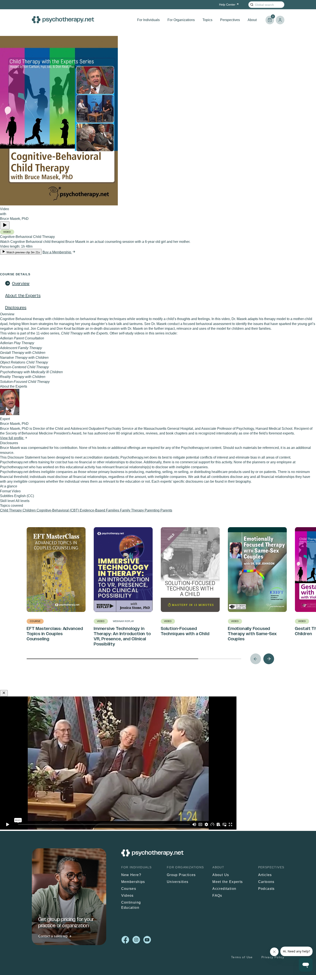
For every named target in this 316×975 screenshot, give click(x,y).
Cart (269, 18)
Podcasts (266, 888)
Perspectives (230, 20)
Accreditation (224, 888)
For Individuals (148, 20)
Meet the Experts (227, 882)
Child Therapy (11, 510)
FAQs (217, 895)
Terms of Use (242, 957)
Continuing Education (131, 905)
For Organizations (181, 20)
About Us (220, 875)
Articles (265, 875)
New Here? (131, 875)
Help (227, 4)
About (252, 20)
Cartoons (266, 882)
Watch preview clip (23, 252)
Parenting (152, 510)
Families (113, 510)
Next (268, 658)
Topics (207, 20)
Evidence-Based (93, 510)
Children (30, 510)
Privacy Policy (272, 957)
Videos (127, 895)
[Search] (252, 4)
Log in (280, 20)
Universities (178, 882)
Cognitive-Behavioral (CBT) (58, 510)
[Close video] (4, 693)
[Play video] (4, 225)
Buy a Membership (57, 252)
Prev (255, 658)
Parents (166, 510)
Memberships (133, 882)
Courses (128, 888)
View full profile (12, 438)
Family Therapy (132, 510)
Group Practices (181, 875)
